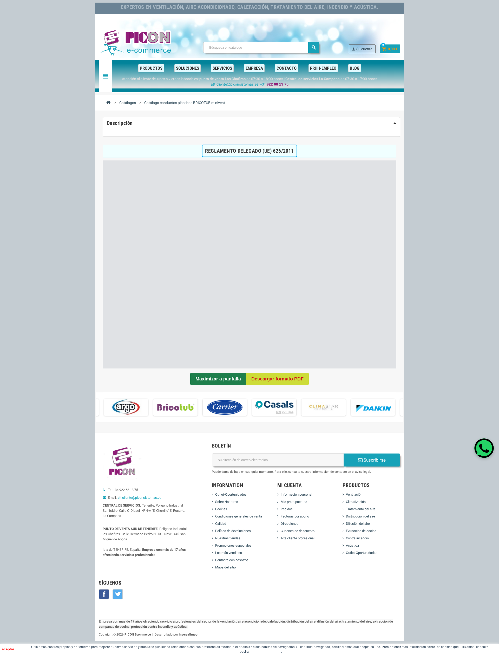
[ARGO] (126, 407)
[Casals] (274, 407)
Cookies (221, 509)
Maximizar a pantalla (218, 378)
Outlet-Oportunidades (231, 494)
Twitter (117, 594)
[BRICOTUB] (175, 407)
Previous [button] (99, 409)
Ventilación (354, 494)
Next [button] (400, 409)
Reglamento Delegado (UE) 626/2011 (249, 151)
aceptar (8, 649)
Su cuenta (361, 49)
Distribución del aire (360, 516)
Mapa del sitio (225, 567)
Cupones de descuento (297, 531)
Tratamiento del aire (360, 509)
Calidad (220, 524)
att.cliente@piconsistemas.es (139, 498)
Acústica (352, 545)
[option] (126, 407)
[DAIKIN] (373, 407)
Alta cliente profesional (297, 538)
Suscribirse (374, 460)
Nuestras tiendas (227, 538)
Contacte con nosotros (231, 560)
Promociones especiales (233, 545)
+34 (274, 84)
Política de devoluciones (233, 531)
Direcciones (289, 524)
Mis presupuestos (294, 502)
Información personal (296, 494)
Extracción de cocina (361, 531)
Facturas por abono (295, 516)
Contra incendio (357, 538)
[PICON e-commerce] (136, 41)
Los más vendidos (228, 553)
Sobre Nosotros (226, 502)
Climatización (356, 502)
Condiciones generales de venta (238, 516)
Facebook (104, 594)
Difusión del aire (358, 524)
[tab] (251, 123)
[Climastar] (323, 407)
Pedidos (287, 509)
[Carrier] (225, 407)
